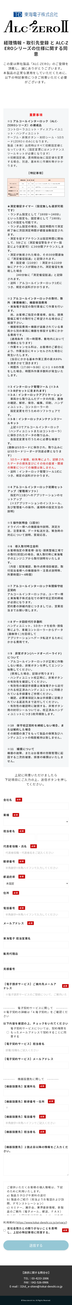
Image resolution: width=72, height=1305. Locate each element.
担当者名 (9, 831)
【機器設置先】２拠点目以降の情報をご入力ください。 (35, 1149)
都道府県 (9, 877)
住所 (6, 893)
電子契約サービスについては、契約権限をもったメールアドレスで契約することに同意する (38, 1032)
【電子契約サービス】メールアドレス (28, 1059)
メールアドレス (13, 923)
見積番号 (9, 969)
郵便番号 (9, 861)
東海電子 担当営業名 (17, 938)
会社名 (7, 800)
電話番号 (9, 908)
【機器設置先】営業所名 (19, 1086)
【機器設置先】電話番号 (19, 1117)
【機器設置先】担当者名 (19, 1132)
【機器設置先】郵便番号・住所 (24, 1101)
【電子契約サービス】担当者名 (24, 1044)
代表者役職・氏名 (15, 846)
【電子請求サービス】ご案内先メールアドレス (29, 986)
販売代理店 (10, 954)
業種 (6, 815)
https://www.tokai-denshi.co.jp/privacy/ (41, 1222)
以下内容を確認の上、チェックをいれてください (35, 1023)
